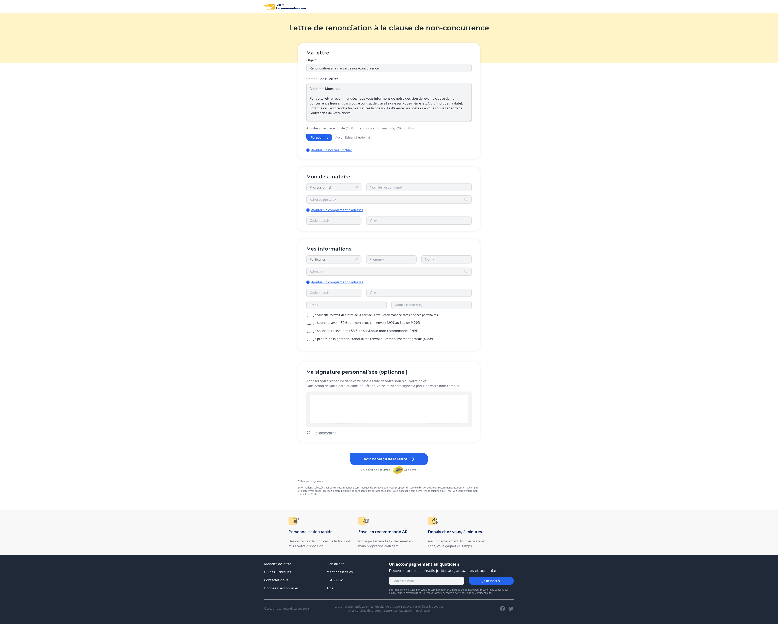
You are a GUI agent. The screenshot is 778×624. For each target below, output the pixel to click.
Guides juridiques (277, 572)
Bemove (406, 606)
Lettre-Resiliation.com (399, 610)
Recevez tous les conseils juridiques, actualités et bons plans (444, 571)
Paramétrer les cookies (428, 606)
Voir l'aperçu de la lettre (385, 459)
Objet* (311, 60)
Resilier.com (424, 610)
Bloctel (314, 494)
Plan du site (335, 564)
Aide (330, 588)
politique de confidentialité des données (363, 491)
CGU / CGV (335, 580)
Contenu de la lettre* (322, 79)
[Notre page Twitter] (511, 608)
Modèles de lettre (277, 564)
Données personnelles (281, 588)
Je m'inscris (491, 581)
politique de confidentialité (476, 593)
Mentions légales (340, 572)
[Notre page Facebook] (502, 608)
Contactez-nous (276, 580)
